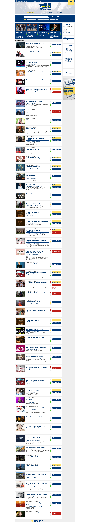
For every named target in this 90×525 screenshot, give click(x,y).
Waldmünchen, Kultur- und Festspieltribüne (34, 159)
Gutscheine (60, 12)
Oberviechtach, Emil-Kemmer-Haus (32, 254)
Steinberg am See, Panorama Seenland (33, 92)
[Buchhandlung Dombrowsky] (26, 486)
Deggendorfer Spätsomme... (69, 57)
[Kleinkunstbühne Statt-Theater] (26, 53)
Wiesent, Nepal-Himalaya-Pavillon (32, 458)
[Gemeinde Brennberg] (26, 130)
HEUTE (40, 12)
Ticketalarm (49, 12)
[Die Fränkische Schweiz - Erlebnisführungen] (26, 45)
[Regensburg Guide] (26, 358)
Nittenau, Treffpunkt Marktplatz (32, 103)
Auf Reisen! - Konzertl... (68, 50)
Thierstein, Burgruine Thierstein (32, 114)
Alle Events (30, 12)
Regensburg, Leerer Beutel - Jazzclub (33, 467)
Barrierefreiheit (63, 523)
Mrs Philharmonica (68, 47)
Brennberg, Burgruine (30, 130)
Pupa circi (66, 62)
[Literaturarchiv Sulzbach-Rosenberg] (26, 496)
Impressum (42, 1)
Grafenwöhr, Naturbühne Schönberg (33, 73)
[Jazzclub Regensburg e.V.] (26, 467)
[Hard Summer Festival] (26, 303)
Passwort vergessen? (66, 32)
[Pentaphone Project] (26, 141)
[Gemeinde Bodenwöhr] (26, 265)
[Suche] (25, 17)
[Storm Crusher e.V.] (26, 506)
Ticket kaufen (56, 44)
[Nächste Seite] (42, 520)
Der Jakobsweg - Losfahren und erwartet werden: (34, 476)
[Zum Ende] (45, 520)
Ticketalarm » (54, 115)
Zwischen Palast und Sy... (68, 58)
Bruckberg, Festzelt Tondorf (31, 392)
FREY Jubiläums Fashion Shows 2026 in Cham (43, 33)
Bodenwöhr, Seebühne (30, 265)
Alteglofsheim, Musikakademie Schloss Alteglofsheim (35, 233)
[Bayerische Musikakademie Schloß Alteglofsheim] (26, 233)
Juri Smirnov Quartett (68, 51)
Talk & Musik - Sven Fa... (68, 52)
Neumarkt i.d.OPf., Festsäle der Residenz (33, 141)
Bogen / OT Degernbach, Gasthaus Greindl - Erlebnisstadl (36, 370)
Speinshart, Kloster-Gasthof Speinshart (33, 243)
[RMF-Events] (26, 168)
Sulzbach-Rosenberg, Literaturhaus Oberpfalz (34, 496)
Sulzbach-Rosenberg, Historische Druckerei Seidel (35, 294)
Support (31, 1)
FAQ (26, 1)
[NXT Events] (26, 349)
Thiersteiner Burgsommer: (31, 112)
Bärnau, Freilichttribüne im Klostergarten (33, 151)
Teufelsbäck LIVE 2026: (30, 177)
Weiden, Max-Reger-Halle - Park (32, 349)
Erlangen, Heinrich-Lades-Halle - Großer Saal (34, 168)
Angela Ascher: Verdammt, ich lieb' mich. (54, 33)
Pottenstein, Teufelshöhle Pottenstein (33, 121)
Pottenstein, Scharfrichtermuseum (32, 195)
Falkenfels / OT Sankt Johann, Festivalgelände (34, 303)
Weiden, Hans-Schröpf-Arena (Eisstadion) (33, 411)
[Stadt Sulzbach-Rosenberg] (26, 294)
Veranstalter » (67, 39)
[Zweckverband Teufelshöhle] (26, 121)
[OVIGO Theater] (26, 64)
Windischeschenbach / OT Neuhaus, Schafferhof (34, 205)
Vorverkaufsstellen (21, 1)
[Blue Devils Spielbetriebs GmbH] (26, 411)
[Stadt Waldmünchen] (26, 159)
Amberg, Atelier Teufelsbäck (31, 178)
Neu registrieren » (66, 33)
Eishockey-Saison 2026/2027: (31, 409)
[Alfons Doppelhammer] (26, 383)
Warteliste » (54, 114)
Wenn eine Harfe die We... (69, 63)
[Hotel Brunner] (26, 178)
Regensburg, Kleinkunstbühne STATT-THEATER (34, 53)
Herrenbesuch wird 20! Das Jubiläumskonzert (31, 33)
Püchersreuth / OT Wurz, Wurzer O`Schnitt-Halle (35, 506)
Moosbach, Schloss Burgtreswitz (32, 313)
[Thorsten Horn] (26, 313)
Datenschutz (58, 523)
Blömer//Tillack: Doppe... (69, 72)
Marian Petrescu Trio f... (68, 59)
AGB (29, 1)
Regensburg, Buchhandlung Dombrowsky (33, 486)
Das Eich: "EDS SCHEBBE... (69, 60)
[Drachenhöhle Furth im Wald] (26, 449)
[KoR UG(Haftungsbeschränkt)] (26, 215)
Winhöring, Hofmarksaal (31, 383)
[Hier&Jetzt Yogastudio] (26, 458)
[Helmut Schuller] (26, 477)
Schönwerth (67, 48)
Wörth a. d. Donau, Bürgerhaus (32, 477)
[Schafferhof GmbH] (26, 205)
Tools (35, 1)
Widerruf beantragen (70, 523)
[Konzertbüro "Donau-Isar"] (26, 392)
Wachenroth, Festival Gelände (31, 215)
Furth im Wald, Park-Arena (31, 449)
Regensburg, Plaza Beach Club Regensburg (34, 358)
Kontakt (38, 1)
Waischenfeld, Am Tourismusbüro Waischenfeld (34, 45)
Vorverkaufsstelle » (68, 40)
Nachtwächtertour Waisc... (69, 74)
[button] (65, 31)
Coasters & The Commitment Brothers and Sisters (20, 33)
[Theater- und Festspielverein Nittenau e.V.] (26, 103)
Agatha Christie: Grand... (68, 61)
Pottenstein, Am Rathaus (31, 81)
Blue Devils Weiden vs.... (68, 73)
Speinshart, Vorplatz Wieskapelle (32, 64)
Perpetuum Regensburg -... (69, 53)
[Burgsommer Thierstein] (26, 114)
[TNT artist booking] (26, 73)
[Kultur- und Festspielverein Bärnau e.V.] (26, 151)
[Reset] (48, 17)
